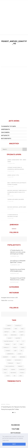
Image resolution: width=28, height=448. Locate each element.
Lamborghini (10, 353)
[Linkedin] (14, 314)
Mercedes (22, 357)
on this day (18, 360)
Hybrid (22, 347)
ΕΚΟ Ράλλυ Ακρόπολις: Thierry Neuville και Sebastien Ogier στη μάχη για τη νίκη (17, 192)
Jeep (15, 350)
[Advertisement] (14, 20)
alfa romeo (7, 328)
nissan (9, 360)
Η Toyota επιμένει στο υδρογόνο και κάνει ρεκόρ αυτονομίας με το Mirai (17, 252)
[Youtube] (14, 239)
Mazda (13, 357)
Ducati (9, 338)
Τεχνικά (8, 404)
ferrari (7, 344)
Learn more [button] (6, 440)
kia (21, 350)
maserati (5, 357)
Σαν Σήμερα (5, 132)
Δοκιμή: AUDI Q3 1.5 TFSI (13, 175)
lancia (19, 353)
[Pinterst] (23, 314)
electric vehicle (8, 341)
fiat (15, 344)
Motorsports (6, 138)
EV (17, 341)
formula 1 (6, 347)
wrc (21, 375)
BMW (14, 331)
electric (18, 338)
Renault (20, 366)
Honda (15, 347)
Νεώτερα (3, 404)
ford (21, 344)
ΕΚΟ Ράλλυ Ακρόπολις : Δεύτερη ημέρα (16, 207)
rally (18, 363)
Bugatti (21, 331)
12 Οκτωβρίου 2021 (14, 256)
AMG (16, 328)
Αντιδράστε (5, 135)
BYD (6, 334)
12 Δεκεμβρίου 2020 (15, 264)
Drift (22, 334)
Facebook (15, 425)
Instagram (15, 433)
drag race (13, 334)
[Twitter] (7, 314)
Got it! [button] (14, 444)
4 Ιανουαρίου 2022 (14, 273)
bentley (7, 331)
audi (22, 328)
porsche (10, 363)
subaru (13, 369)
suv (5, 372)
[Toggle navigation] (26, 2)
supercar (21, 369)
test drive (13, 372)
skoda (5, 369)
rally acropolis (10, 366)
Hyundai (8, 350)
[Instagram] (17, 239)
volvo (7, 375)
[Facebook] (11, 239)
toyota (22, 372)
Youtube (15, 429)
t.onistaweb (10, 300)
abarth (9, 325)
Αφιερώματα (5, 129)
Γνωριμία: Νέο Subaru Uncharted (15, 199)
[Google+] (11, 314)
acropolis (18, 325)
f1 (23, 341)
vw (14, 375)
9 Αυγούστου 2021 (14, 282)
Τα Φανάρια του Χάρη (8, 126)
